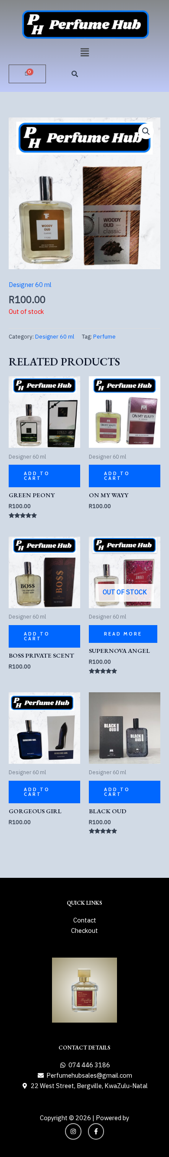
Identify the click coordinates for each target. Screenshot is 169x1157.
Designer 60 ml (30, 284)
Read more (123, 634)
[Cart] (27, 74)
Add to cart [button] (37, 475)
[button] (84, 52)
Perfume (104, 336)
